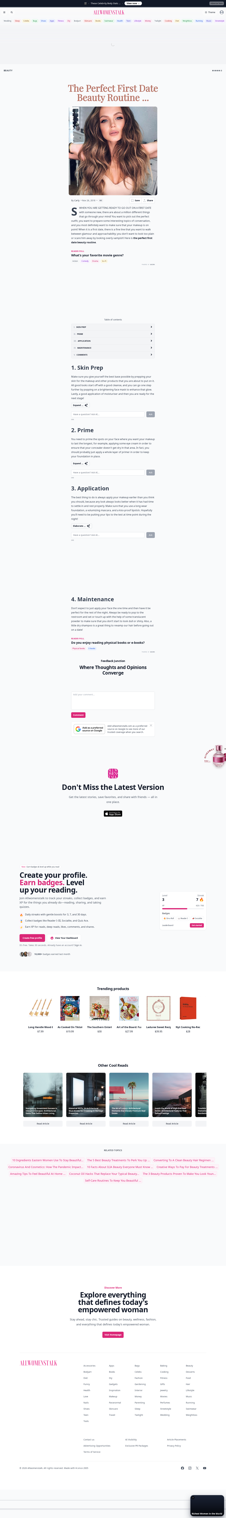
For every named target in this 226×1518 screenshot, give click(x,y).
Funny (86, 1384)
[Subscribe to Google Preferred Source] (89, 729)
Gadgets (113, 1384)
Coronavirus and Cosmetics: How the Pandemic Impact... (45, 1167)
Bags (35, 21)
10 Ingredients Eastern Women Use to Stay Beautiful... (47, 1160)
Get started (197, 925)
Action (75, 261)
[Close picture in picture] (192, 1497)
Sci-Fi (104, 261)
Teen (128, 21)
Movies (163, 1396)
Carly (76, 200)
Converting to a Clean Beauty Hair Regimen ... (184, 1160)
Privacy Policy (174, 1445)
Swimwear (108, 21)
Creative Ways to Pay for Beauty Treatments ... (187, 1167)
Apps (52, 21)
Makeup (113, 1396)
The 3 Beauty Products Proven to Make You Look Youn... (179, 1174)
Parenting (140, 1402)
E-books (92, 648)
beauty (8, 70)
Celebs (26, 21)
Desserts (190, 1371)
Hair (188, 1384)
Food (188, 1378)
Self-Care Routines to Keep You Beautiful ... (113, 1180)
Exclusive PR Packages (136, 1445)
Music (208, 21)
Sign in (78, 945)
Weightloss (187, 21)
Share (150, 200)
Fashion (139, 1378)
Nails (86, 1402)
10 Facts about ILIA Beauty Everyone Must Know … (120, 1167)
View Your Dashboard (66, 937)
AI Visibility (131, 1439)
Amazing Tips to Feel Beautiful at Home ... (37, 1174)
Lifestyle (137, 21)
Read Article (50, 1124)
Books (98, 21)
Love (85, 1396)
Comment (78, 715)
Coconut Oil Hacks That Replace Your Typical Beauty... (104, 1174)
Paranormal (115, 1402)
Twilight (158, 21)
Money (148, 21)
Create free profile (32, 937)
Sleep (17, 21)
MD (100, 200)
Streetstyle (219, 21)
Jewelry (164, 1390)
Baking (163, 1365)
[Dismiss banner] (151, 725)
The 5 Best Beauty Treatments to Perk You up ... (118, 1160)
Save (137, 200)
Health (120, 21)
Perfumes (165, 1402)
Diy (68, 21)
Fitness (61, 21)
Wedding (7, 21)
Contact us (88, 1439)
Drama (95, 261)
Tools (86, 1421)
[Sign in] (221, 12)
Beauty (189, 1365)
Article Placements (176, 1439)
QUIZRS (152, 264)
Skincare (88, 21)
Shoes (43, 21)
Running (199, 21)
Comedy (85, 261)
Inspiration (114, 1390)
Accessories (89, 1365)
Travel (112, 1414)
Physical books (78, 648)
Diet (177, 21)
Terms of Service (91, 1451)
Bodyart (77, 21)
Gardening (140, 1384)
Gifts (162, 1384)
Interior (139, 1390)
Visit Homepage (113, 1334)
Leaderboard (167, 925)
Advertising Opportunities (96, 1445)
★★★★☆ (217, 70)
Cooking (168, 21)
